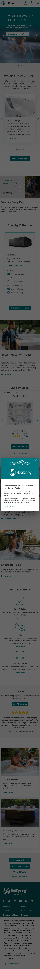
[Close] (36, 460)
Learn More (9, 506)
